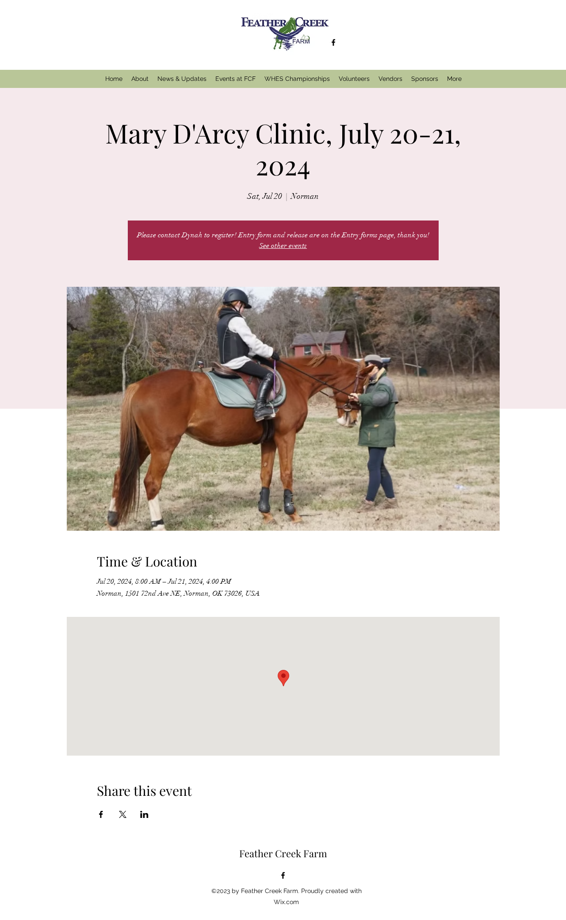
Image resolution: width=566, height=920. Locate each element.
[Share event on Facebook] (101, 814)
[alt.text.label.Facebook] (333, 42)
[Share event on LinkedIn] (144, 814)
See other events (283, 245)
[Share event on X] (123, 814)
